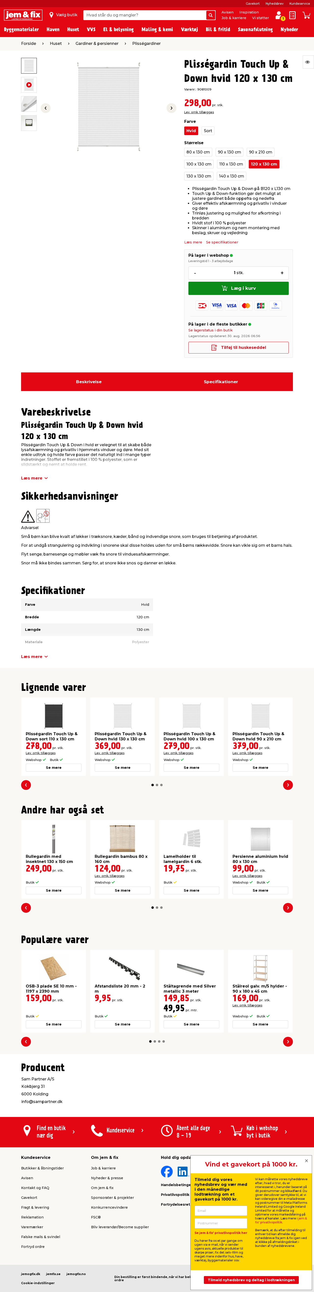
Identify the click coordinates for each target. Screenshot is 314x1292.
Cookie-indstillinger (38, 1283)
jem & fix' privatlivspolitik (281, 1220)
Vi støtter (260, 18)
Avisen (228, 12)
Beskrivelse (89, 381)
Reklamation (32, 1217)
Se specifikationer (222, 242)
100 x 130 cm (198, 164)
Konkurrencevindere (109, 1207)
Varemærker (32, 1227)
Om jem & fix (102, 1188)
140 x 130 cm (231, 176)
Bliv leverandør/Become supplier (120, 1227)
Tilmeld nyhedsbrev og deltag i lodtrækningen (251, 1280)
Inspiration (249, 12)
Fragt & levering (35, 1207)
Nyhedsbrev (275, 3)
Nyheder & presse (107, 1178)
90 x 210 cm (260, 152)
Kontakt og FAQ (35, 1188)
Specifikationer (221, 381)
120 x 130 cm (264, 164)
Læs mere (193, 242)
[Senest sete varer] (308, 62)
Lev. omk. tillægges (199, 112)
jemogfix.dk (30, 1274)
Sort (208, 130)
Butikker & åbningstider (42, 1168)
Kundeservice (299, 3)
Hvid (191, 130)
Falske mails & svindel (40, 1237)
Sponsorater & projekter (112, 1197)
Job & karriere (234, 18)
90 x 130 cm (229, 152)
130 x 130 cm (198, 176)
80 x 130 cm (198, 152)
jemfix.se (53, 1274)
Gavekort (253, 3)
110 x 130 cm (231, 164)
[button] (152, 785)
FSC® (96, 1217)
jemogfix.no (76, 1274)
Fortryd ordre (33, 1246)
